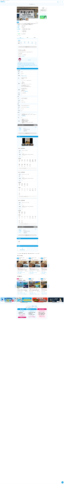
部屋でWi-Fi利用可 (19, 273)
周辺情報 (35, 37)
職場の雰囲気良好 (26, 65)
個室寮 (18, 272)
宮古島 (22, 278)
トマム (46, 278)
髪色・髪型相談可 (28, 64)
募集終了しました (27, 133)
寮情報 (27, 37)
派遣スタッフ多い (35, 65)
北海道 (44, 278)
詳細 (20, 37)
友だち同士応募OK (19, 64)
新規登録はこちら (22, 317)
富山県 (32, 278)
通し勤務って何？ (26, 91)
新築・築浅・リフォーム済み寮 (21, 66)
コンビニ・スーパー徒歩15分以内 (21, 65)
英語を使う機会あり (31, 65)
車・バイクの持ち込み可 (32, 64)
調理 (20, 258)
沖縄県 (20, 278)
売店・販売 (21, 279)
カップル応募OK (23, 64)
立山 (33, 278)
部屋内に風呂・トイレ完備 (22, 272)
